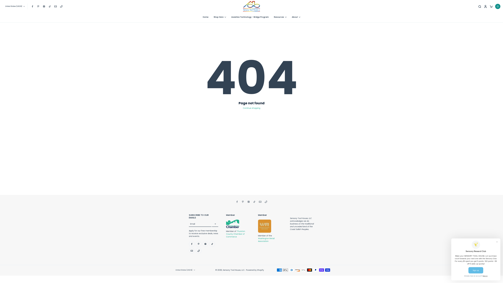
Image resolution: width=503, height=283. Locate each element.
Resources (279, 17)
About (295, 17)
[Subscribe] (215, 224)
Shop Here (218, 17)
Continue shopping (251, 108)
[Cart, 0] (491, 6)
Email (192, 224)
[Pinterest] (38, 6)
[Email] (55, 6)
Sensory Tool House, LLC (234, 270)
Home (205, 17)
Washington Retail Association (266, 240)
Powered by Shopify (255, 270)
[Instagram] (44, 6)
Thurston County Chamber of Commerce (235, 234)
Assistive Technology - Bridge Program (250, 17)
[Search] (480, 6)
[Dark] (497, 6)
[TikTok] (50, 6)
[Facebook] (32, 6)
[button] (203, 216)
